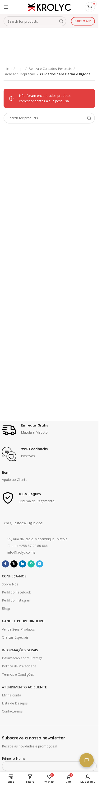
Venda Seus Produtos (18, 629)
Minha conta (11, 695)
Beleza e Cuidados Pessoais (50, 68)
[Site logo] (49, 6)
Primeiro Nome (14, 758)
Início (8, 68)
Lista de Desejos (15, 703)
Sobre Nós (10, 584)
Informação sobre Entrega (22, 658)
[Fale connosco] (86, 760)
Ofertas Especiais (15, 637)
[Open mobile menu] (6, 7)
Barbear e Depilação (19, 74)
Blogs (6, 608)
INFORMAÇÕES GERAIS (20, 650)
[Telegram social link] (39, 563)
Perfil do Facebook (16, 592)
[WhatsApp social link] (31, 563)
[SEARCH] (61, 21)
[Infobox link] (49, 430)
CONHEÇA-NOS (14, 576)
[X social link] (14, 563)
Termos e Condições (18, 674)
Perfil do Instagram (16, 600)
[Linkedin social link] (22, 563)
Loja (20, 68)
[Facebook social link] (5, 563)
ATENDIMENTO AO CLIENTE (24, 687)
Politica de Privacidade (19, 666)
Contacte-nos (12, 711)
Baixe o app (83, 21)
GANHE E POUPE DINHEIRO (23, 621)
